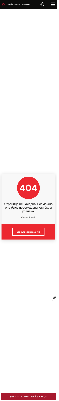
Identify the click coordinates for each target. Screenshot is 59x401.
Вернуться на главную (28, 232)
